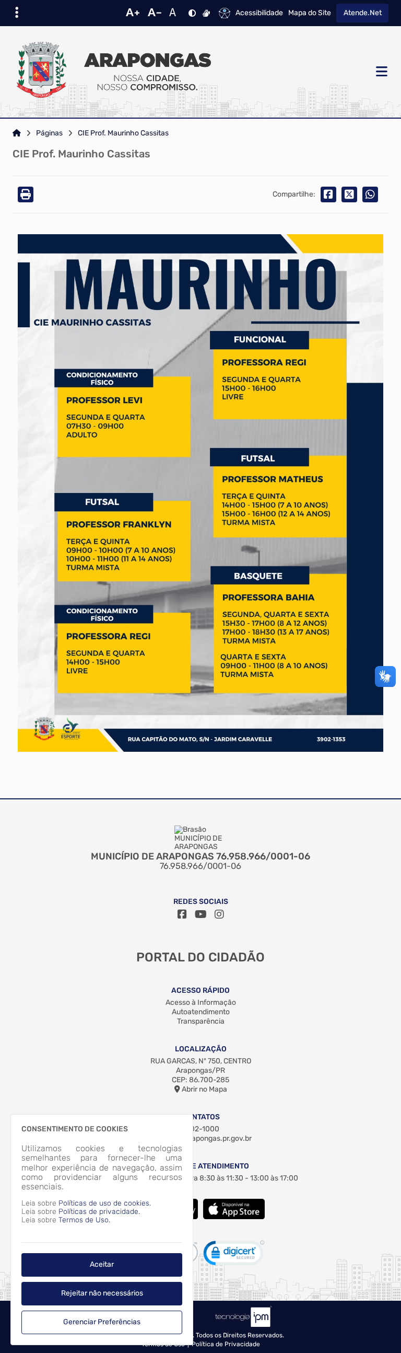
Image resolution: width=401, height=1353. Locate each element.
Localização (201, 1049)
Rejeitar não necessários (102, 1293)
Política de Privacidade (226, 1344)
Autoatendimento (201, 1011)
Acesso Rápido (200, 990)
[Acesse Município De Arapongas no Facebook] (182, 914)
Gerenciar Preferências (101, 1321)
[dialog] (101, 1229)
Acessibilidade (259, 13)
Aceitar (102, 1264)
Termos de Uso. (84, 1220)
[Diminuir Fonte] (155, 13)
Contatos (201, 1117)
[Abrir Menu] (380, 72)
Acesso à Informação (201, 1002)
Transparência (201, 1021)
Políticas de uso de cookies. (104, 1203)
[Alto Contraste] (192, 13)
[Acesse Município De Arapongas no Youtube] (201, 914)
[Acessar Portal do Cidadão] (112, 71)
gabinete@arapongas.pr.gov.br (200, 1138)
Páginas (49, 133)
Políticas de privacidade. (99, 1211)
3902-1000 (200, 1129)
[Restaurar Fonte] (175, 13)
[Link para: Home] (17, 133)
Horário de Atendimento (200, 1166)
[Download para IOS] (234, 1216)
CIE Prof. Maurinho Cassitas (123, 133)
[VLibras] (206, 13)
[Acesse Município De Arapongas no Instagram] (219, 914)
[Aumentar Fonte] (133, 13)
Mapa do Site (309, 13)
